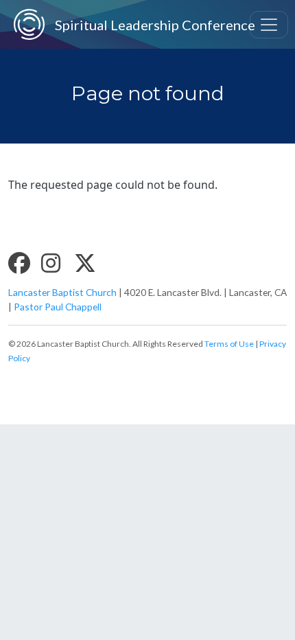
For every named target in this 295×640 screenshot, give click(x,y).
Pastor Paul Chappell (58, 306)
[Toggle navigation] (269, 24)
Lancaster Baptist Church (62, 292)
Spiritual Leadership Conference (139, 24)
